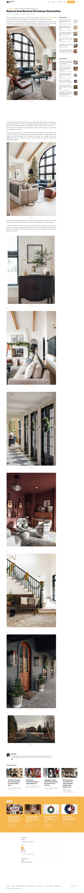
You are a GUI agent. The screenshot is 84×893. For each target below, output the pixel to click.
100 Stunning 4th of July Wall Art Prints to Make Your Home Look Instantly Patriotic (66, 62)
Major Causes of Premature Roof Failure (65, 39)
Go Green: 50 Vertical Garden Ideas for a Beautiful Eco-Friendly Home (66, 87)
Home (8, 8)
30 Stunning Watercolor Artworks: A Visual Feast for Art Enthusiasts (66, 50)
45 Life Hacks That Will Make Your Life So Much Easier (66, 45)
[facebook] (12, 759)
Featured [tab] (9, 801)
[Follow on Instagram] (74, 886)
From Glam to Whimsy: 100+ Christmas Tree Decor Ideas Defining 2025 (65, 69)
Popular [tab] (14, 801)
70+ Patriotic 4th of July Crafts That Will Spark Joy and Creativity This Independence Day (66, 93)
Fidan (10, 787)
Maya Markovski (67, 789)
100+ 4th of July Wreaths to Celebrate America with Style (65, 81)
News (12, 8)
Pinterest (31, 101)
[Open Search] (77, 2)
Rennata (9, 14)
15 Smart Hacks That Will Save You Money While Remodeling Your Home (66, 34)
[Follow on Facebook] (72, 886)
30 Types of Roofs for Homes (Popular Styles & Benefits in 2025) (65, 27)
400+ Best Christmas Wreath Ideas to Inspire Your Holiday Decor (65, 75)
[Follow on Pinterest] (77, 886)
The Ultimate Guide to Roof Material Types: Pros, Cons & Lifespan (65, 21)
